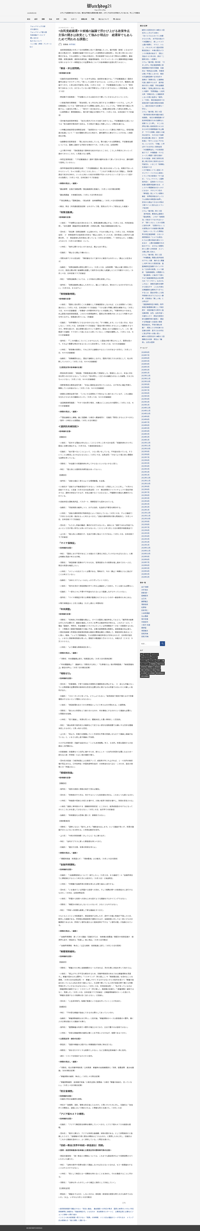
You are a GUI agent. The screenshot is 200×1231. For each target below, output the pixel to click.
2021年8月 (145, 524)
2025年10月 (145, 381)
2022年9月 (145, 486)
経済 (35, 19)
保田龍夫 (144, 630)
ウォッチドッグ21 (100, 10)
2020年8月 (145, 559)
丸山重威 (144, 616)
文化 (65, 19)
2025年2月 (145, 402)
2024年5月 (145, 428)
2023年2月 (145, 472)
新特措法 (147, 670)
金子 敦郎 (144, 587)
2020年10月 (145, 553)
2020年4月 (145, 571)
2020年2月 (145, 577)
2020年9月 (145, 556)
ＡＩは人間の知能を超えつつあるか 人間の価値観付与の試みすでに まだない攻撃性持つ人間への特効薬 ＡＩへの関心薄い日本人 (153, 246)
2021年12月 (145, 512)
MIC (142, 654)
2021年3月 (145, 539)
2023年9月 (145, 451)
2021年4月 (145, 536)
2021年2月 (145, 542)
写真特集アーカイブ (37, 35)
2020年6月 (145, 565)
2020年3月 (145, 574)
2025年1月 (145, 404)
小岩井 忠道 (145, 625)
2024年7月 (145, 422)
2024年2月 (145, 437)
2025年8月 (145, 387)
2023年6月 (145, 460)
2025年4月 (145, 399)
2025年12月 (145, 375)
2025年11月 (145, 378)
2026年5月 (145, 361)
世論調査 (153, 664)
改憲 (142, 670)
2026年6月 (145, 358)
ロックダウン (145, 664)
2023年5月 (145, 463)
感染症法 (157, 667)
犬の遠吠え (34, 29)
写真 (92, 19)
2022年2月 (145, 507)
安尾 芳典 (144, 636)
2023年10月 (145, 448)
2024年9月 (145, 416)
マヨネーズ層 (160, 661)
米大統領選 (151, 673)
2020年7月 (145, 562)
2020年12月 (145, 547)
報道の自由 (160, 664)
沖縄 (153, 670)
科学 (57, 19)
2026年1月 (145, 372)
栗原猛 (143, 627)
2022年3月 (145, 504)
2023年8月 (145, 454)
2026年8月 (145, 352)
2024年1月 (145, 439)
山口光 (143, 598)
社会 (50, 19)
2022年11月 (145, 480)
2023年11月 (145, 445)
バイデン (151, 661)
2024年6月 (145, 425)
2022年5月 (145, 498)
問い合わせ (117, 19)
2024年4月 (145, 431)
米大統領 (143, 673)
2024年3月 (145, 434)
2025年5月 (145, 396)
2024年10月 (145, 413)
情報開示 (150, 667)
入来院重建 (145, 613)
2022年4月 (145, 501)
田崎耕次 (144, 595)
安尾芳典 (144, 633)
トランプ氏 (144, 661)
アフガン (147, 654)
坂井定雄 (144, 619)
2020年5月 (145, 568)
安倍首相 (143, 667)
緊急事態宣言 (160, 673)
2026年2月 (145, 369)
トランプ (154, 658)
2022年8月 (145, 489)
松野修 (143, 607)
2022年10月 (145, 483)
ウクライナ (154, 654)
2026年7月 (145, 355)
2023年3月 (145, 469)
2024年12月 (145, 407)
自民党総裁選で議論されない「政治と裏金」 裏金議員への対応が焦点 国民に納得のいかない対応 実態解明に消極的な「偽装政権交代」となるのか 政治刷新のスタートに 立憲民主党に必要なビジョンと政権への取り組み (96, 1211)
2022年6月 (145, 495)
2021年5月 (145, 533)
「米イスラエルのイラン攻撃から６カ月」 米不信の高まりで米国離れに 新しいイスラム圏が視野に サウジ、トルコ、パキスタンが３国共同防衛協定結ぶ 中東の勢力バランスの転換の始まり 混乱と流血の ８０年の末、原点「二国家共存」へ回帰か (153, 47)
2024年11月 (145, 410)
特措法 (158, 670)
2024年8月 (145, 419)
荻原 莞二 (144, 610)
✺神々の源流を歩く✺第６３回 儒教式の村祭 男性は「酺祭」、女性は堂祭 (154, 339)
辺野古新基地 (145, 676)
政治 (28, 19)
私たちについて (104, 19)
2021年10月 (145, 518)
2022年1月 (145, 509)
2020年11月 (145, 550)
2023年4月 (145, 466)
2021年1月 (145, 544)
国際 (43, 19)
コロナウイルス (145, 658)
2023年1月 (145, 474)
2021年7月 (145, 527)
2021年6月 (145, 530)
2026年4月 (145, 364)
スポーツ (74, 19)
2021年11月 (145, 515)
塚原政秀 (144, 604)
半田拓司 (144, 622)
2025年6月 (145, 393)
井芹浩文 (72, 44)
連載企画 (84, 19)
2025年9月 (145, 384)
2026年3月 (145, 366)
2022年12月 (145, 477)
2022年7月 (145, 492)
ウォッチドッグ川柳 (37, 26)
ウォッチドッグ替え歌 (38, 32)
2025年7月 (145, 390)
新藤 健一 (144, 592)
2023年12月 (145, 442)
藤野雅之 (144, 601)
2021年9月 (145, 521)
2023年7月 (145, 457)
